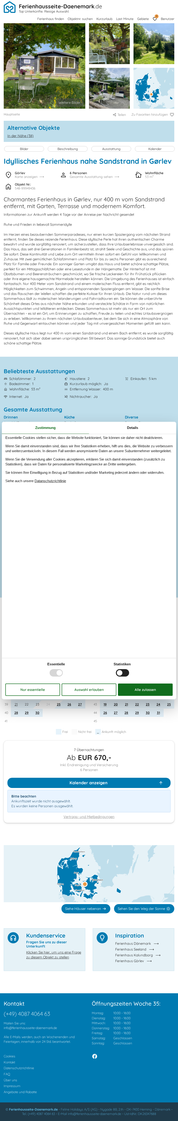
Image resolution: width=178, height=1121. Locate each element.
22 (137, 704)
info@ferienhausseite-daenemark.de (30, 1028)
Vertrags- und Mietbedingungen (89, 816)
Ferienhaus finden (50, 19)
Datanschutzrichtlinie (50, 481)
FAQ (7, 1074)
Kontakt (9, 1062)
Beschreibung (67, 149)
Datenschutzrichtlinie (19, 1068)
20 (116, 704)
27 (80, 704)
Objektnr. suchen (80, 19)
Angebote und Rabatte (20, 1092)
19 (105, 704)
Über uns (10, 1080)
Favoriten (156, 16)
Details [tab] (132, 428)
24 (158, 704)
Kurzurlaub (104, 19)
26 (69, 704)
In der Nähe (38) (20, 136)
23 (147, 704)
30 (37, 713)
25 (58, 704)
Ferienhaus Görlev (129, 961)
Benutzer (167, 19)
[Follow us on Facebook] (95, 1056)
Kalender (155, 149)
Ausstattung (111, 149)
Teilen (122, 115)
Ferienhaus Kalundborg (134, 955)
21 (16, 704)
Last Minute (125, 19)
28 (16, 713)
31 (158, 713)
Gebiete (143, 19)
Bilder (24, 149)
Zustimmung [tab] (45, 428)
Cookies (9, 1056)
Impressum (12, 1086)
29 (27, 713)
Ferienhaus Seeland (130, 949)
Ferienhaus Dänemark (133, 943)
